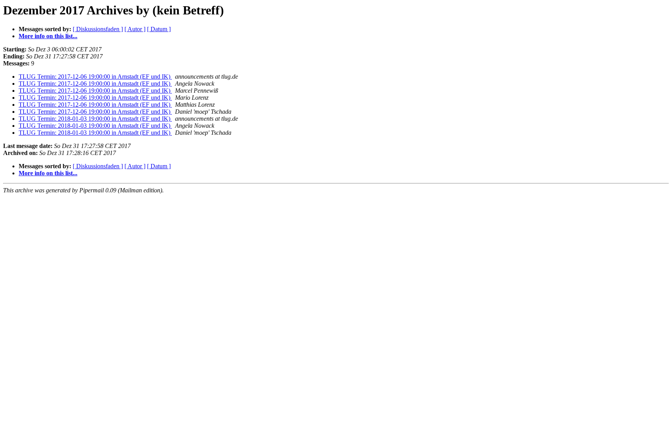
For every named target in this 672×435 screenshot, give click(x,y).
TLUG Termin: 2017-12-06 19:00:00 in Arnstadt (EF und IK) (95, 76)
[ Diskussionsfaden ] (98, 29)
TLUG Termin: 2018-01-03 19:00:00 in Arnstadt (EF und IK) (95, 118)
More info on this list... (48, 36)
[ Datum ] (159, 29)
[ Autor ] (134, 29)
